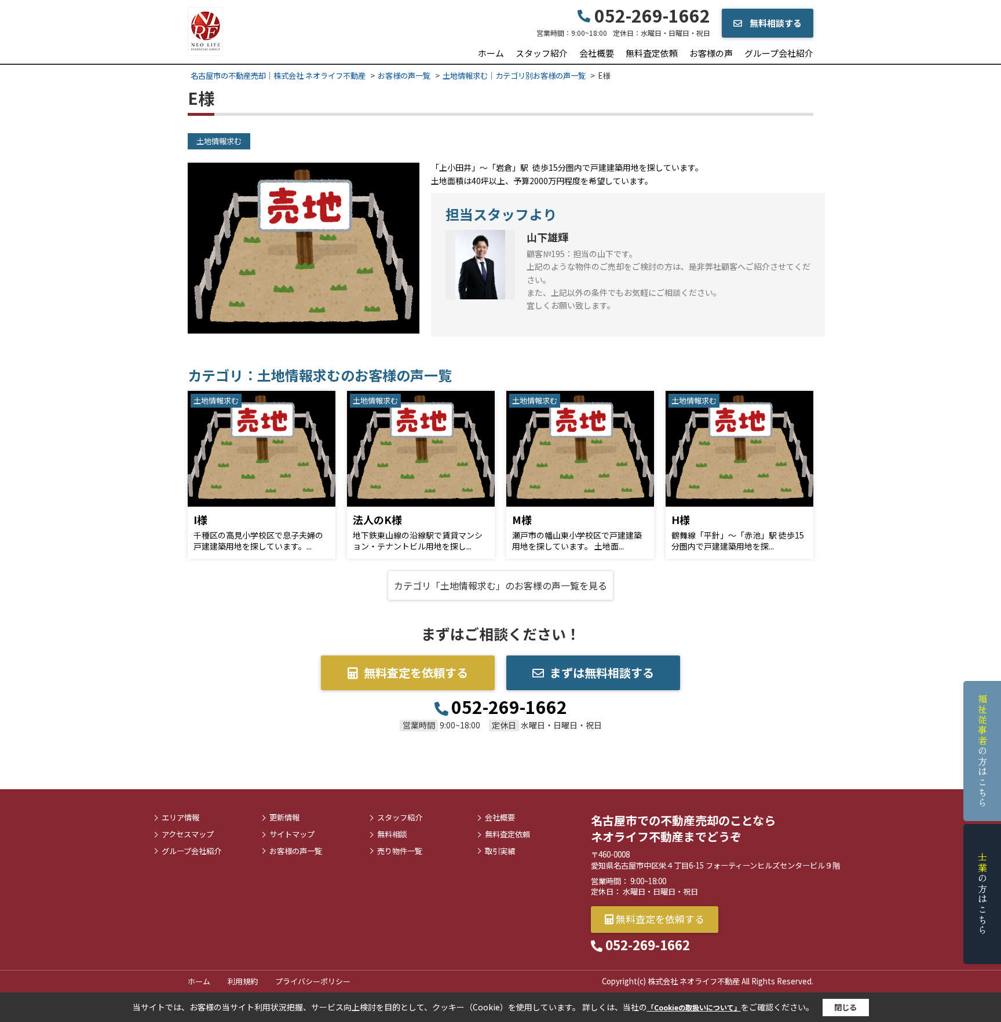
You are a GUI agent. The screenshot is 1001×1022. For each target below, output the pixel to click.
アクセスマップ (188, 834)
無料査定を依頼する (416, 672)
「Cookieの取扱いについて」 (694, 1007)
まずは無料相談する (602, 672)
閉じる (845, 1007)
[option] (303, 248)
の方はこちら (982, 751)
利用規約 (243, 981)
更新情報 (284, 817)
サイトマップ (292, 834)
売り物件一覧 (399, 851)
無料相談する (775, 23)
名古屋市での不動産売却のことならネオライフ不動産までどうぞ (683, 828)
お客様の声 (711, 53)
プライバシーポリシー (312, 981)
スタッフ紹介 (542, 53)
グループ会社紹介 (778, 53)
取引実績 (500, 851)
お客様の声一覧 (295, 851)
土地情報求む (219, 140)
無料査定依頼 (652, 53)
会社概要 (596, 53)
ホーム (491, 53)
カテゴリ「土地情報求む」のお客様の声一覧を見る (500, 585)
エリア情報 (180, 817)
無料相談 (392, 834)
